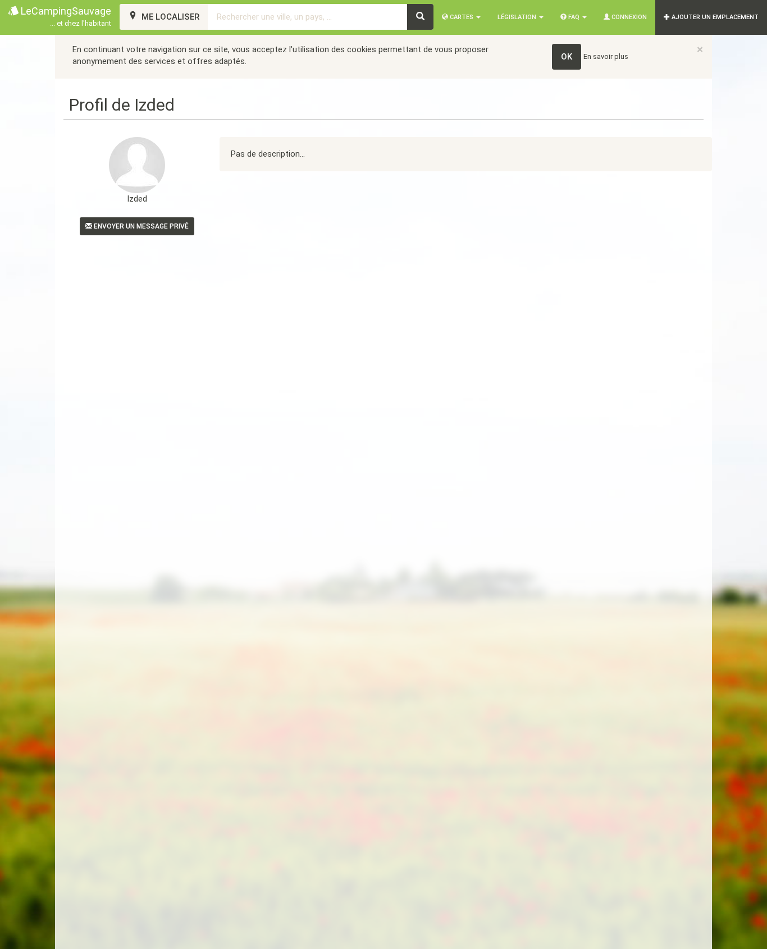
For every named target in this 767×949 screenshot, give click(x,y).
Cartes (461, 17)
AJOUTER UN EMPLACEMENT (714, 17)
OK (566, 57)
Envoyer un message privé (140, 226)
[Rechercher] (420, 17)
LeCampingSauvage (65, 16)
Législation (517, 17)
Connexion (628, 17)
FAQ (574, 17)
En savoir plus (605, 56)
